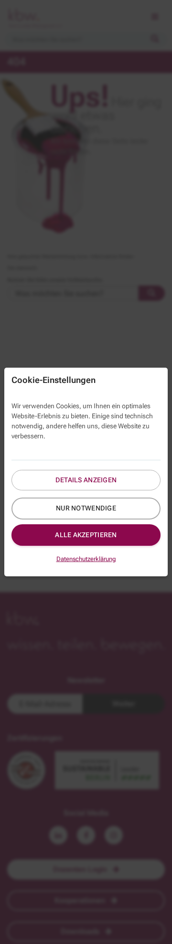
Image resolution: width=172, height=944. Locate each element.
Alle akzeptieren (86, 535)
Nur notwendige (86, 508)
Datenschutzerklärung (86, 558)
